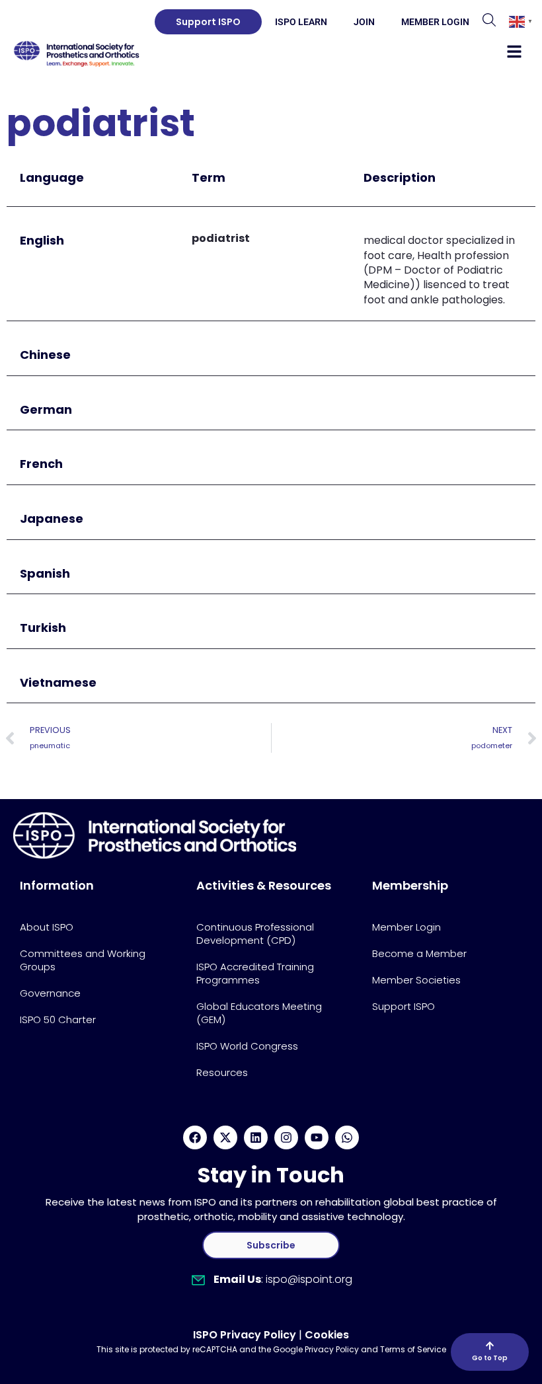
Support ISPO (403, 1006)
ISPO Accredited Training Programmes (255, 973)
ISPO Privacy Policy (244, 1334)
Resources (222, 1072)
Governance (50, 993)
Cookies (327, 1334)
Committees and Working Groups (82, 960)
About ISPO (46, 927)
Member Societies (416, 980)
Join (364, 22)
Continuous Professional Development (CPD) (255, 933)
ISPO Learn (301, 22)
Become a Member (419, 953)
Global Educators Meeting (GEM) (259, 1012)
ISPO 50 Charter (58, 1019)
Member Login (435, 22)
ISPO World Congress (247, 1046)
